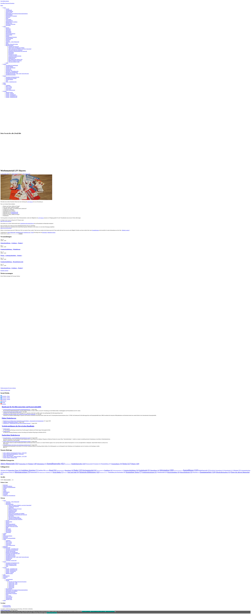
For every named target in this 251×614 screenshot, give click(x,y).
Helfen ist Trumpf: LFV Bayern (15, 60)
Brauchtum (69, 470)
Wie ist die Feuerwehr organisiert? (15, 50)
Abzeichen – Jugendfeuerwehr (12, 71)
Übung (135, 464)
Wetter (7, 43)
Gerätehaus (8, 85)
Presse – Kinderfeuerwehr (11, 81)
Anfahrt (4, 490)
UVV (106, 472)
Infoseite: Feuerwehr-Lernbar (12, 44)
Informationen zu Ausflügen (11, 21)
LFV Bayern (30, 201)
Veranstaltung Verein (134, 472)
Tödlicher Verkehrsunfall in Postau (10, 422)
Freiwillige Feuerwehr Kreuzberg (7, 3)
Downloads (8, 25)
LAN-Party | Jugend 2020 (11, 560)
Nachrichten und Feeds (10, 24)
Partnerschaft (34, 472)
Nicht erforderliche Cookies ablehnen (98, 611)
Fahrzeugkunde (100, 470)
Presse (7, 18)
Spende (65, 472)
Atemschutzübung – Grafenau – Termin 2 (12, 243)
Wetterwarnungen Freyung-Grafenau (8, 388)
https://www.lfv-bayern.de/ (6, 228)
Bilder (4, 83)
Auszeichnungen (9, 20)
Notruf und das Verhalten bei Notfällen (16, 47)
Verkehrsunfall (162, 472)
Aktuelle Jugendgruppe (10, 67)
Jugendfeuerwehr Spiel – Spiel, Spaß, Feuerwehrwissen (17, 73)
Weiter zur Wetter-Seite (5, 390)
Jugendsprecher (9, 70)
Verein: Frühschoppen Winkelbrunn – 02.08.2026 (13, 454)
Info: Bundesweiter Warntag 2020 (15, 59)
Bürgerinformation (9, 45)
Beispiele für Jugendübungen (12, 72)
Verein (4, 7)
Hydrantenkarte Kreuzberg (11, 37)
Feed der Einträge (6, 605)
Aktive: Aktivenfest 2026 (8, 455)
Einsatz (32, 464)
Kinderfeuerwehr (14, 212)
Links (4, 574)
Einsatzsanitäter (9, 34)
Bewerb (47, 470)
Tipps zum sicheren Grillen (13, 61)
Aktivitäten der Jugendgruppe (12, 65)
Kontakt (4, 91)
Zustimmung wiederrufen (51, 612)
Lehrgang (237, 470)
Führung (7, 27)
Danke (78, 470)
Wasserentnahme (173, 472)
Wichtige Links (9, 23)
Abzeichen (4, 470)
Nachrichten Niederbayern (11, 435)
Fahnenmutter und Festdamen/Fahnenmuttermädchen (17, 13)
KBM (7, 63)
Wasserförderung (186, 472)
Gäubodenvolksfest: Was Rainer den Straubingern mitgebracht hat (16, 445)
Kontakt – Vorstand (10, 93)
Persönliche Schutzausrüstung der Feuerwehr (17, 51)
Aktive (4, 26)
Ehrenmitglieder (9, 14)
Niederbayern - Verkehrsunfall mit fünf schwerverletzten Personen (16, 423)
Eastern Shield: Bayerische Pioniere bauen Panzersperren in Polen (16, 441)
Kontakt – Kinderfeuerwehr (11, 97)
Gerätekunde (144, 470)
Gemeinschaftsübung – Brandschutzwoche (12, 262)
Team (7, 80)
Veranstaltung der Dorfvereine (116, 472)
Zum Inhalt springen (5, 1)
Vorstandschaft (9, 10)
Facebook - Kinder (6, 397)
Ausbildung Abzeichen (29, 470)
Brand (52, 470)
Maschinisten (8, 31)
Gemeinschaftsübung (130, 470)
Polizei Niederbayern (9, 418)
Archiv (2, 479)
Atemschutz (8, 30)
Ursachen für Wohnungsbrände (14, 56)
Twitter (3, 402)
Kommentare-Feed (7, 606)
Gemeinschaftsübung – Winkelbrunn (10, 249)
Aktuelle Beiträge (9, 11)
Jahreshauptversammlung (178, 470)
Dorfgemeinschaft (90, 470)
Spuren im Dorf (9, 12)
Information (44, 232)
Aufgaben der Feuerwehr (13, 46)
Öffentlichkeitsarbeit (223, 472)
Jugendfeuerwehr (14, 213)
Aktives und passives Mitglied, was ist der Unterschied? (19, 48)
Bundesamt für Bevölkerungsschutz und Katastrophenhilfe (21, 407)
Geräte (4, 84)
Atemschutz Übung (14, 470)
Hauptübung (155, 470)
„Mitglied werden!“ (126, 230)
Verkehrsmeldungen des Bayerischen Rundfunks (18, 426)
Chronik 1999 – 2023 (12, 584)
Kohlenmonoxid (11, 58)
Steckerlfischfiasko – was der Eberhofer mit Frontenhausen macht (16, 437)
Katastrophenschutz (12, 57)
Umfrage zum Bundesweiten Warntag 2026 (12, 411)
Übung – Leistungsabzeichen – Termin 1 (11, 255)
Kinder (4, 75)
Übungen (8, 40)
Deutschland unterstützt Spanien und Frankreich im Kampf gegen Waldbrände (19, 414)
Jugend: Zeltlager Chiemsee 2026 (10, 457)
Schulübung (49, 472)
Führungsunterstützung (10, 33)
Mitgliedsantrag (6, 492)
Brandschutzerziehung (61, 470)
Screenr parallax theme (5, 610)
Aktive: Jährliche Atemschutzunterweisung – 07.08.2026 (15, 452)
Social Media (8, 19)
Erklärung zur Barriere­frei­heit (9, 487)
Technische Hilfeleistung (89, 472)
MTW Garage (9, 86)
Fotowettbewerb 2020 (10, 554)
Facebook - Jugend (6, 399)
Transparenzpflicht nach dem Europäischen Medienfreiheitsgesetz (16, 409)
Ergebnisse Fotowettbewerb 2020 (13, 553)
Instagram (4, 400)
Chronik (7, 8)
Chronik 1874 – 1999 (12, 582)
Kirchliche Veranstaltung (217, 470)
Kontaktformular (95, 230)
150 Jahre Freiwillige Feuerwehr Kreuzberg (17, 581)
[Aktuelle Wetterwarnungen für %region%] (82, 385)
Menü (2, 5)
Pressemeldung (106, 463)
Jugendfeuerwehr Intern (11, 74)
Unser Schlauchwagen (10, 90)
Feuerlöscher (11, 53)
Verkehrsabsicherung (149, 472)
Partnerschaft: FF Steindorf (11, 16)
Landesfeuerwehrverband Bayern (27, 223)
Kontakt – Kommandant (11, 94)
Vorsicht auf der (6, 428)
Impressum (5, 485)
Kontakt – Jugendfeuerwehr (11, 95)
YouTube (4, 404)
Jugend (4, 64)
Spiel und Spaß (73, 472)
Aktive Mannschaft (26, 173)
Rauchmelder (11, 52)
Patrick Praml (15, 173)
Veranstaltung (116, 464)
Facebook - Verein (6, 396)
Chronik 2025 (11, 586)
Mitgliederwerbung (51, 232)
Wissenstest (196, 472)
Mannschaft (8, 28)
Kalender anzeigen (4, 270)
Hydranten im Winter (12, 54)
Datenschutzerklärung (7, 486)
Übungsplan (8, 39)
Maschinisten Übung (9, 472)
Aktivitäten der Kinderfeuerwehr (12, 77)
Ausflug (41, 470)
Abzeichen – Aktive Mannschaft (12, 41)
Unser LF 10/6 (9, 87)
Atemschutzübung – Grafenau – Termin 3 (12, 268)
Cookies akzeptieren (86, 611)
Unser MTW (8, 88)
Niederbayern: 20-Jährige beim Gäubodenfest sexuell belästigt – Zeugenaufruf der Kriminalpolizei (23, 421)
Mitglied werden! (9, 92)
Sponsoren (8, 17)
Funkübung (108, 470)
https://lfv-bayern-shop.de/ (6, 221)
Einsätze (7, 36)
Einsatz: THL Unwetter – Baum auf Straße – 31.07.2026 (15, 456)
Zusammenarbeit (207, 472)
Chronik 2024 (11, 585)
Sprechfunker (8, 32)
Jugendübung (190, 470)
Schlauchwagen (42, 472)
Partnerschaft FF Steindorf (93, 463)
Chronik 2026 (11, 587)
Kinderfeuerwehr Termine (11, 78)
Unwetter (102, 472)
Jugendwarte (8, 68)
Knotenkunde (228, 470)
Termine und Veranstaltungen (9, 495)
